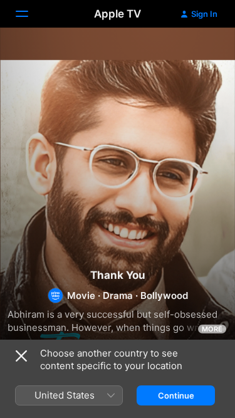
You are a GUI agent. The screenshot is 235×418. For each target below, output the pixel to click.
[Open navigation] (29, 14)
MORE (212, 329)
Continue (176, 395)
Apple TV (117, 14)
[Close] (21, 356)
